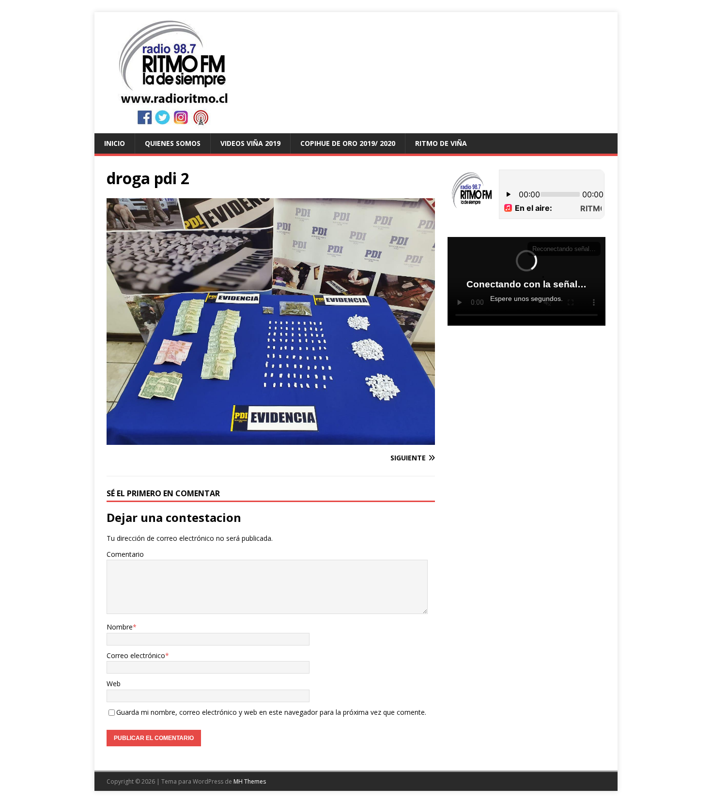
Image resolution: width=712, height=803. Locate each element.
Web (114, 683)
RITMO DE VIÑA (441, 143)
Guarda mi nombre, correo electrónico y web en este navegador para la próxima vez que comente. (271, 712)
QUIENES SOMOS (173, 143)
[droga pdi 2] (271, 438)
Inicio (114, 143)
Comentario (125, 554)
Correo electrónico (136, 655)
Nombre (120, 626)
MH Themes (249, 781)
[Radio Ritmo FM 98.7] (356, 127)
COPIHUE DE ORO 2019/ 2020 (347, 143)
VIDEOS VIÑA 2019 (250, 143)
